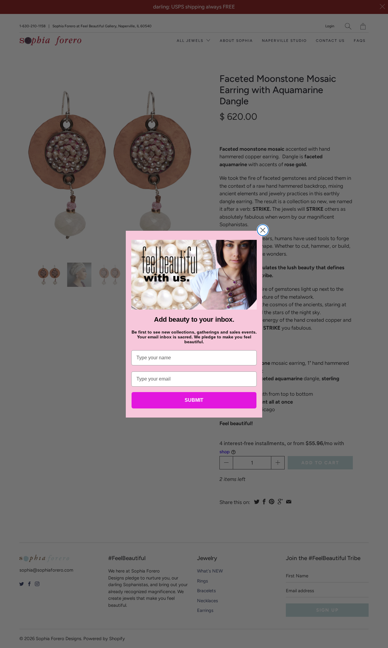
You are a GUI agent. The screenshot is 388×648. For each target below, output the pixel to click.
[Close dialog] (262, 230)
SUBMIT (194, 400)
